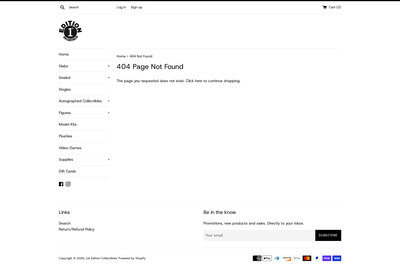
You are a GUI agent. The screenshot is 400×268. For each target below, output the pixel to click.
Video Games (70, 147)
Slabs (84, 66)
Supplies (84, 159)
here (198, 80)
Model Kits (68, 124)
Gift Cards (67, 171)
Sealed (84, 77)
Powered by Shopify (132, 258)
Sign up (136, 7)
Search (65, 223)
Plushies (65, 136)
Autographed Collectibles (84, 101)
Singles (65, 89)
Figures (84, 112)
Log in (121, 7)
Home (64, 54)
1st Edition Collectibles (101, 258)
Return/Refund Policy (76, 229)
